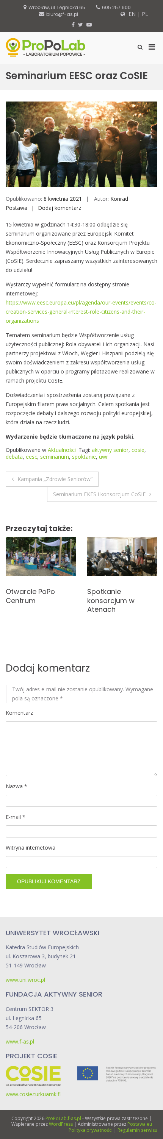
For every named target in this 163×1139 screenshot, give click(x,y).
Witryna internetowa (30, 847)
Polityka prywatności (91, 1130)
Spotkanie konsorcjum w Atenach (29, 600)
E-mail (15, 816)
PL (145, 13)
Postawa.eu (139, 1124)
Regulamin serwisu (137, 1130)
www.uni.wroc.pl (25, 979)
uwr (103, 456)
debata (14, 456)
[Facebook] (73, 24)
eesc (31, 456)
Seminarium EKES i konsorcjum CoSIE (99, 494)
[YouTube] (89, 24)
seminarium (54, 456)
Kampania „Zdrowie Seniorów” (54, 479)
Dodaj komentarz (59, 207)
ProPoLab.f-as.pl (63, 1118)
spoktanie (84, 456)
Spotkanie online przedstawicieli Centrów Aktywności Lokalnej (121, 605)
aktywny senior (110, 449)
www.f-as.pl (20, 1041)
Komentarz (19, 712)
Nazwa (16, 786)
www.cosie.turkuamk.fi (33, 1094)
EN (131, 13)
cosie (138, 449)
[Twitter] (80, 24)
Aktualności (62, 449)
